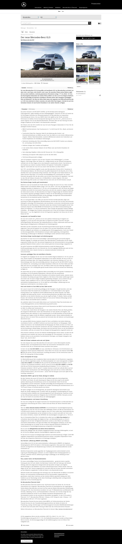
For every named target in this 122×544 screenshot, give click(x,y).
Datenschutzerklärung (59, 535)
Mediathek (58, 7)
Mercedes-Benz (30, 28)
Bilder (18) (79, 44)
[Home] (23, 4)
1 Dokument (45, 83)
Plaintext (70, 87)
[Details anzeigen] (99, 73)
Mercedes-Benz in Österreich (70, 7)
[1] (51, 364)
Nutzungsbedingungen (59, 533)
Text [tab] (22, 32)
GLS (36, 28)
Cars (59, 11)
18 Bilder (38, 83)
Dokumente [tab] (32, 32)
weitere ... (79, 86)
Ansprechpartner (83, 7)
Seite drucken (26, 525)
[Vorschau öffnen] (47, 60)
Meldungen (23, 28)
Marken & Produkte (48, 7)
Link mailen (70, 525)
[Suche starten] (89, 23)
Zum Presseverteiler (26, 541)
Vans (63, 11)
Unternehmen (38, 7)
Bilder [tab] (26, 32)
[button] (99, 23)
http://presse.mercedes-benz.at (63, 509)
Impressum (56, 536)
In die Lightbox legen (89, 38)
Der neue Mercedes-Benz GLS (80, 93)
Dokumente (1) (81, 91)
